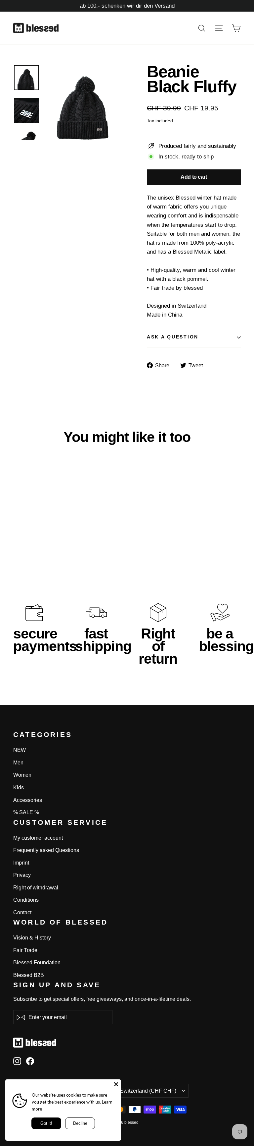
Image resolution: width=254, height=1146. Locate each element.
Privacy (22, 875)
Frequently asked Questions (46, 850)
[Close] (116, 1084)
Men (18, 762)
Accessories (27, 800)
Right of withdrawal (35, 887)
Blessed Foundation (37, 962)
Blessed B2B (28, 975)
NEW (19, 750)
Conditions (26, 900)
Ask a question (172, 336)
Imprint (21, 863)
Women (22, 775)
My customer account (38, 838)
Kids (18, 787)
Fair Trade (25, 950)
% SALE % (26, 812)
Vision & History (32, 937)
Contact (22, 912)
